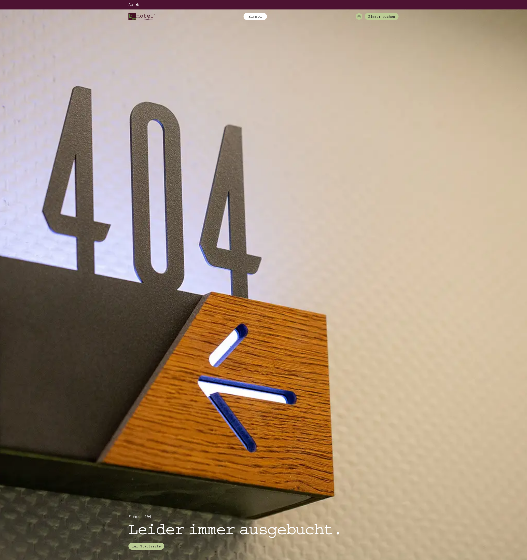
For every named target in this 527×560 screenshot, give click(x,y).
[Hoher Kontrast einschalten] (137, 4)
